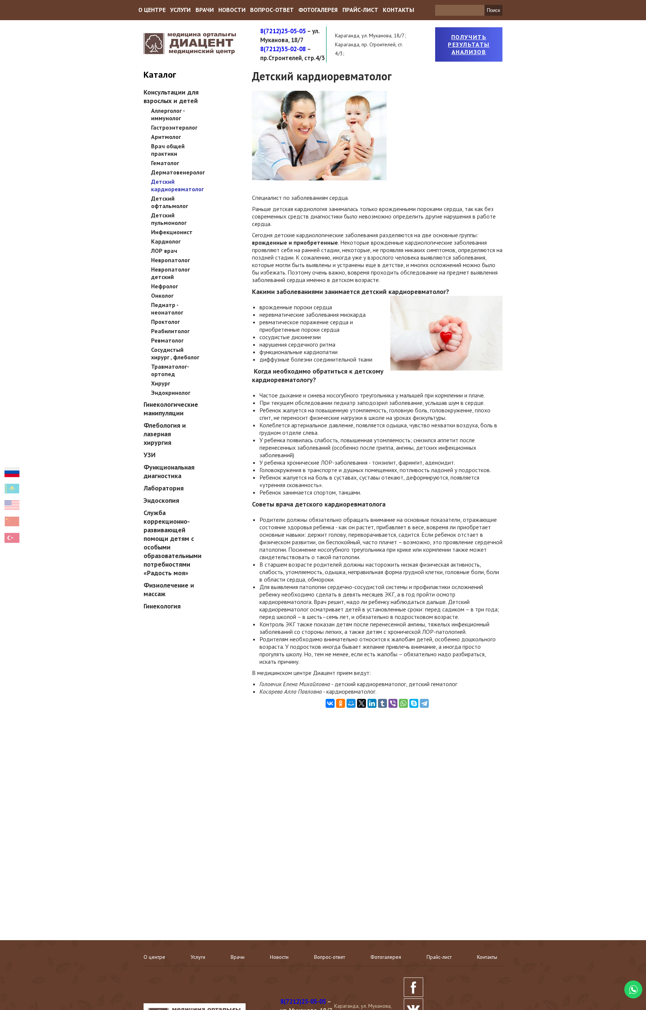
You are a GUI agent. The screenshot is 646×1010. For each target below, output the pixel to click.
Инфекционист (172, 232)
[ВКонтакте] (330, 703)
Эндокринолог (170, 392)
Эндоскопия (161, 500)
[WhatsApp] (403, 703)
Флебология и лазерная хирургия (165, 434)
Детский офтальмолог (169, 202)
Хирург (160, 383)
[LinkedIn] (371, 703)
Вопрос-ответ (272, 9)
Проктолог (165, 321)
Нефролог (164, 286)
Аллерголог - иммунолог (168, 114)
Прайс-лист (360, 9)
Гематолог (165, 163)
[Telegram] (424, 703)
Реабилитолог (170, 331)
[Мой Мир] (351, 703)
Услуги (180, 9)
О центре (152, 9)
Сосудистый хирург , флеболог (175, 353)
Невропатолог (170, 260)
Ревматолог (167, 340)
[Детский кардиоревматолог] (319, 178)
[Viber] (392, 703)
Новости (232, 9)
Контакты (398, 9)
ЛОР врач (164, 250)
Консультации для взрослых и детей (171, 96)
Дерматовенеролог (178, 172)
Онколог (162, 295)
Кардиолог (166, 241)
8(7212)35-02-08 (283, 49)
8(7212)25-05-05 (283, 31)
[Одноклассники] (340, 703)
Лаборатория (164, 488)
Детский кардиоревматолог (177, 185)
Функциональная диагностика (169, 471)
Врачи (205, 9)
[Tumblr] (382, 703)
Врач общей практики (168, 149)
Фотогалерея (318, 9)
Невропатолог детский (170, 273)
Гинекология (162, 606)
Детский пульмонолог (169, 218)
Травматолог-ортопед (170, 370)
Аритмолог (166, 136)
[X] (361, 703)
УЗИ (150, 454)
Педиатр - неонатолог (167, 308)
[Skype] (413, 703)
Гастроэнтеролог (174, 127)
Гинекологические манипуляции (171, 408)
